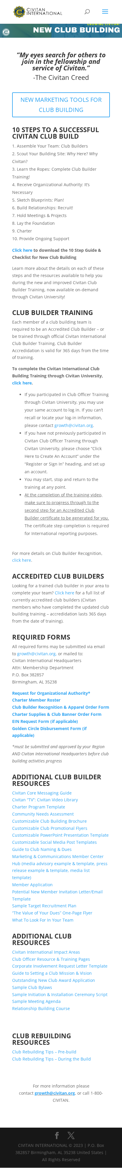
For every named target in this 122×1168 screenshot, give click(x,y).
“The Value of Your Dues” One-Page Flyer (52, 913)
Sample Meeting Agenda (36, 1001)
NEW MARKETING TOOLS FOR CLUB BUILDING (61, 105)
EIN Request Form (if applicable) (45, 721)
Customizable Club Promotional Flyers (49, 828)
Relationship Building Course (41, 1008)
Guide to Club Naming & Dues (42, 849)
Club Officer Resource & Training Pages (51, 959)
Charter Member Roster (36, 700)
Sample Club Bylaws (32, 987)
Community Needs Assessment (43, 814)
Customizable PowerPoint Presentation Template (60, 835)
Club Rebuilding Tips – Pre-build (44, 1052)
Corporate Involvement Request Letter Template (59, 966)
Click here (22, 250)
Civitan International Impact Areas (46, 952)
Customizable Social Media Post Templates (54, 842)
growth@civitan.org (73, 425)
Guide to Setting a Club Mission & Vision (52, 973)
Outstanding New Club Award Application (53, 980)
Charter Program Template (38, 807)
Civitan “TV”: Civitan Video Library (45, 800)
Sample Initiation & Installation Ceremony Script (59, 994)
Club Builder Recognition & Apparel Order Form (60, 707)
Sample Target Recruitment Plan (44, 906)
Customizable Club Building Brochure (49, 821)
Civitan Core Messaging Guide (42, 793)
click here (22, 383)
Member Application (32, 884)
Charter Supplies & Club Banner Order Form (57, 714)
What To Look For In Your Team (42, 920)
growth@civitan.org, (37, 653)
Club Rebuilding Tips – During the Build (51, 1059)
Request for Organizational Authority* (51, 693)
